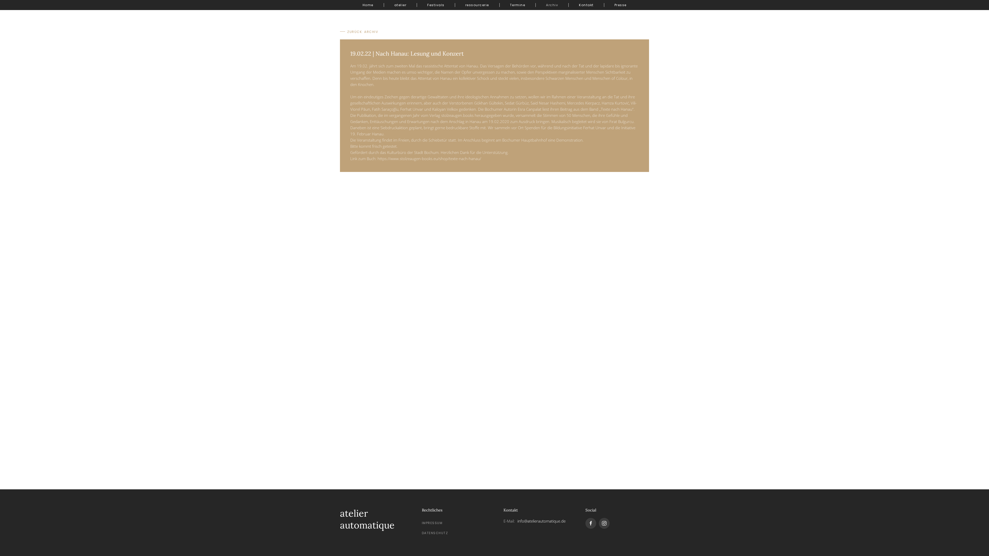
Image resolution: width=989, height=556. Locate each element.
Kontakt (586, 5)
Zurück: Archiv (362, 32)
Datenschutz (435, 533)
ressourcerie (477, 5)
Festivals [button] (436, 5)
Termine (517, 5)
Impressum (432, 523)
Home (368, 5)
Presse (621, 5)
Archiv (552, 5)
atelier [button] (400, 5)
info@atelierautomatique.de (541, 521)
